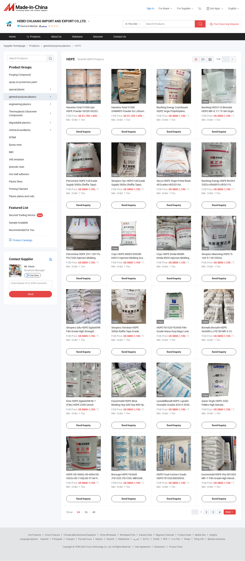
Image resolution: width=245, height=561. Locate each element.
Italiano (99, 538)
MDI (11, 152)
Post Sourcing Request (226, 24)
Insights (213, 534)
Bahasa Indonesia (216, 538)
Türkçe (187, 538)
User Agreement (142, 546)
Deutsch (110, 538)
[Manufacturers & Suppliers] (27, 7)
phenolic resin (16, 166)
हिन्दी (165, 538)
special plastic (17, 89)
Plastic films (15, 181)
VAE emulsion (16, 159)
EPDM (12, 137)
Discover (98, 36)
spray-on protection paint (23, 82)
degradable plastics (20, 122)
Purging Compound (20, 74)
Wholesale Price (127, 534)
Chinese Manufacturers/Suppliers (80, 534)
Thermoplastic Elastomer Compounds (23, 113)
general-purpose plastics (22, 96)
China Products (52, 534)
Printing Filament (18, 189)
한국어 (146, 538)
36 (86, 512)
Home (12, 36)
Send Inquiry (83, 131)
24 (78, 512)
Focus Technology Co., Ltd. (99, 546)
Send (30, 294)
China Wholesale (108, 534)
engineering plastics (20, 104)
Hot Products (34, 534)
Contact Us (120, 36)
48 (93, 512)
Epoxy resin (15, 144)
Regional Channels (165, 534)
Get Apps (215, 8)
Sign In (150, 8)
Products (35, 36)
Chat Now (34, 275)
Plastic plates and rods (21, 196)
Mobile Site (200, 534)
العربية (136, 538)
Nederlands (123, 538)
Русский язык (85, 538)
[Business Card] (50, 259)
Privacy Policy (176, 546)
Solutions (77, 36)
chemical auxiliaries (19, 130)
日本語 (156, 538)
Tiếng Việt (199, 538)
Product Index (184, 534)
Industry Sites (145, 534)
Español (44, 538)
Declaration (159, 546)
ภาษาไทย (175, 538)
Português (57, 538)
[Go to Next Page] (232, 59)
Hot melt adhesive (19, 174)
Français (70, 538)
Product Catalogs (22, 240)
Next (228, 512)
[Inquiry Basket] (200, 8)
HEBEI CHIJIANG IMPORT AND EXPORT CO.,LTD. (51, 21)
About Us (56, 36)
